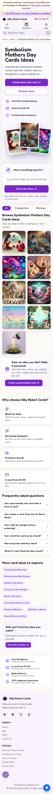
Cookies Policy (8, 762)
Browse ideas (26, 91)
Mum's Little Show (12, 596)
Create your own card (24, 82)
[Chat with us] (46, 787)
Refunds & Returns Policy (13, 750)
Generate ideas (24, 188)
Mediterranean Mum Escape (17, 576)
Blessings (41, 208)
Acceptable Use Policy (11, 754)
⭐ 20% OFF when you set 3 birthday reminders (26, 13)
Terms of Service (9, 758)
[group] (14, 242)
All (6, 208)
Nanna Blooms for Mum (15, 616)
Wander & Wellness (13, 609)
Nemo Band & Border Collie (17, 603)
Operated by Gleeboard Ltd (26, 785)
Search (5, 727)
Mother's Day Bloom (13, 583)
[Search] (47, 33)
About (4, 735)
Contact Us (7, 739)
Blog (4, 731)
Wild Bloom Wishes (37, 609)
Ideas (12, 39)
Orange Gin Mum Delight (15, 589)
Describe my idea (17, 645)
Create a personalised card (22, 383)
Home (4, 39)
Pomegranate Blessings (15, 569)
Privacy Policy (8, 766)
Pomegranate (22, 208)
